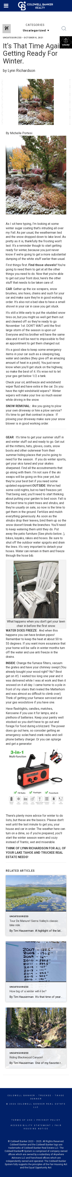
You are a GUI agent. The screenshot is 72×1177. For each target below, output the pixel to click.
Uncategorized (12, 38)
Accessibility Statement (31, 1125)
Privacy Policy (48, 1120)
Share (66, 45)
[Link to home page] (36, 5)
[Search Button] (64, 28)
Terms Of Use (22, 1120)
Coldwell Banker (21, 1096)
